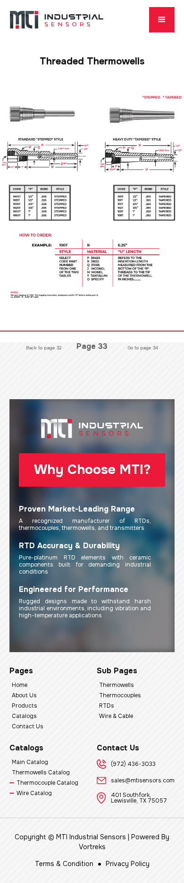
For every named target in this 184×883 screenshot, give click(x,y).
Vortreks (92, 847)
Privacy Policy (128, 863)
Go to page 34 (143, 348)
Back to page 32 (44, 348)
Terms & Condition (64, 863)
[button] (162, 19)
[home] (56, 19)
